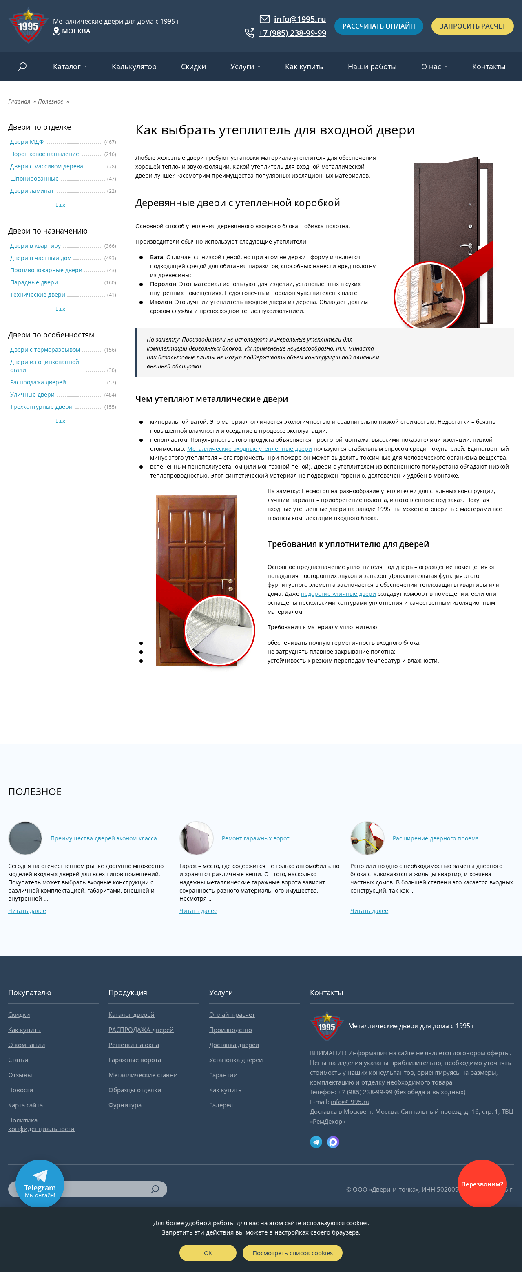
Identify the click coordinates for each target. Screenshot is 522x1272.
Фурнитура (125, 1105)
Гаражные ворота (134, 1060)
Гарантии (223, 1075)
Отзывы (20, 1075)
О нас (431, 66)
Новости (20, 1090)
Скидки (193, 66)
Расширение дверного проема (436, 838)
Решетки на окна (133, 1045)
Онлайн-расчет (232, 1014)
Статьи (18, 1060)
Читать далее (27, 911)
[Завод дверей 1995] (28, 26)
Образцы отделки (134, 1090)
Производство (230, 1029)
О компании (26, 1045)
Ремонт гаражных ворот (256, 838)
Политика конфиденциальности (41, 1124)
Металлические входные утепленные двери (249, 448)
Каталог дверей (131, 1014)
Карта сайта (25, 1105)
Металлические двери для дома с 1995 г (116, 21)
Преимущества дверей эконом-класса (104, 838)
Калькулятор (134, 66)
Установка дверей (236, 1060)
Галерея (221, 1105)
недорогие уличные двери (338, 593)
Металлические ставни (143, 1075)
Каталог (67, 66)
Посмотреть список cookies (292, 1253)
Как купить (304, 66)
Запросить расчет (473, 26)
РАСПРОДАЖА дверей (141, 1029)
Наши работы (372, 66)
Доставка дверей (234, 1045)
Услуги (242, 66)
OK (208, 1253)
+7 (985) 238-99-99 (292, 33)
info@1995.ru (300, 19)
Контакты (489, 66)
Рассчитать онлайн (379, 26)
